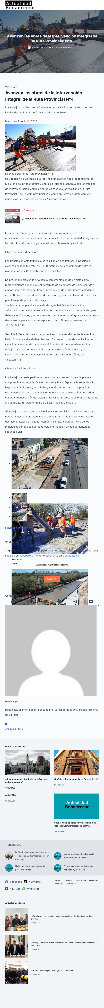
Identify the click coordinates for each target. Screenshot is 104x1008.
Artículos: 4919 (14, 728)
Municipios (93, 880)
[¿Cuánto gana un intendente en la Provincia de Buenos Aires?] (27, 762)
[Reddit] (44, 601)
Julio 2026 (10, 795)
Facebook (11, 527)
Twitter (22, 527)
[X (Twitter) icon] (6, 723)
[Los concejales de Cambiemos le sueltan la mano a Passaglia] (58, 856)
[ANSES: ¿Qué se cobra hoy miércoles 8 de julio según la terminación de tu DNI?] (76, 806)
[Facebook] (13, 601)
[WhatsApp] (60, 601)
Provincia (59, 884)
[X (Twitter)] (29, 601)
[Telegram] (75, 601)
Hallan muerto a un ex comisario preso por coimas (30, 868)
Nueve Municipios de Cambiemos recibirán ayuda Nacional (79, 868)
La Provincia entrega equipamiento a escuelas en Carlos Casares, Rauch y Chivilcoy (32, 856)
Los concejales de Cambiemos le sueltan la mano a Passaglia (79, 856)
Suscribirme (52, 579)
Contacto (71, 884)
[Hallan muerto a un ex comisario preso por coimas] (9, 868)
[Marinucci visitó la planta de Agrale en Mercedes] (16, 972)
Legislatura (81, 880)
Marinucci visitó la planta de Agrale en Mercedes (52, 970)
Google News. (71, 555)
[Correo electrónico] (91, 601)
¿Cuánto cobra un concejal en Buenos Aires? (76, 779)
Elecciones (67, 880)
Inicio (57, 880)
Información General (67, 47)
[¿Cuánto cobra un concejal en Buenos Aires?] (76, 762)
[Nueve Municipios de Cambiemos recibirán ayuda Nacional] (58, 868)
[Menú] (98, 5)
